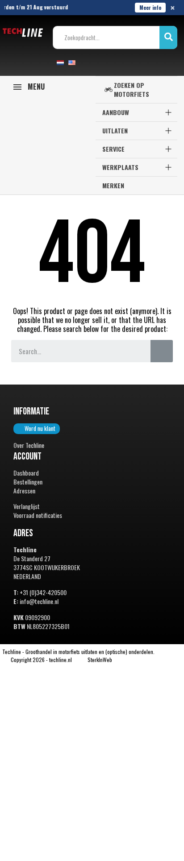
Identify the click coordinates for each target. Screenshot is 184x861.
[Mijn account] (89, 62)
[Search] (162, 351)
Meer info (150, 7)
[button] (36, 428)
